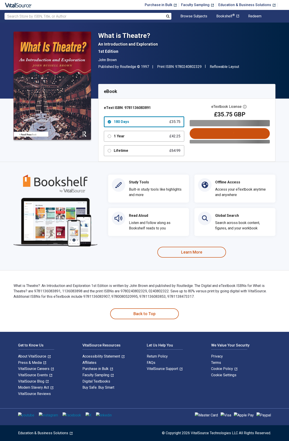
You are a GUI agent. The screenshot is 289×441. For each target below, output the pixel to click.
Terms (216, 362)
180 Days (147, 122)
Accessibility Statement (101, 356)
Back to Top (144, 313)
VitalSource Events (33, 375)
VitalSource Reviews (34, 394)
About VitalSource (32, 356)
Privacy (217, 356)
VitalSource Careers (34, 369)
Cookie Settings (223, 375)
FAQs (151, 362)
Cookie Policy (222, 369)
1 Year (147, 136)
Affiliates (89, 362)
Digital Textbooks (96, 381)
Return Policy (157, 356)
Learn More (191, 252)
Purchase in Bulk (159, 5)
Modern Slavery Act (34, 387)
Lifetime (147, 150)
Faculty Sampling (195, 5)
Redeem (254, 16)
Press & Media (30, 362)
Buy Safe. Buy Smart (98, 387)
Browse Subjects (193, 16)
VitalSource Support (163, 369)
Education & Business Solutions (245, 5)
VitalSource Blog (31, 381)
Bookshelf (225, 16)
